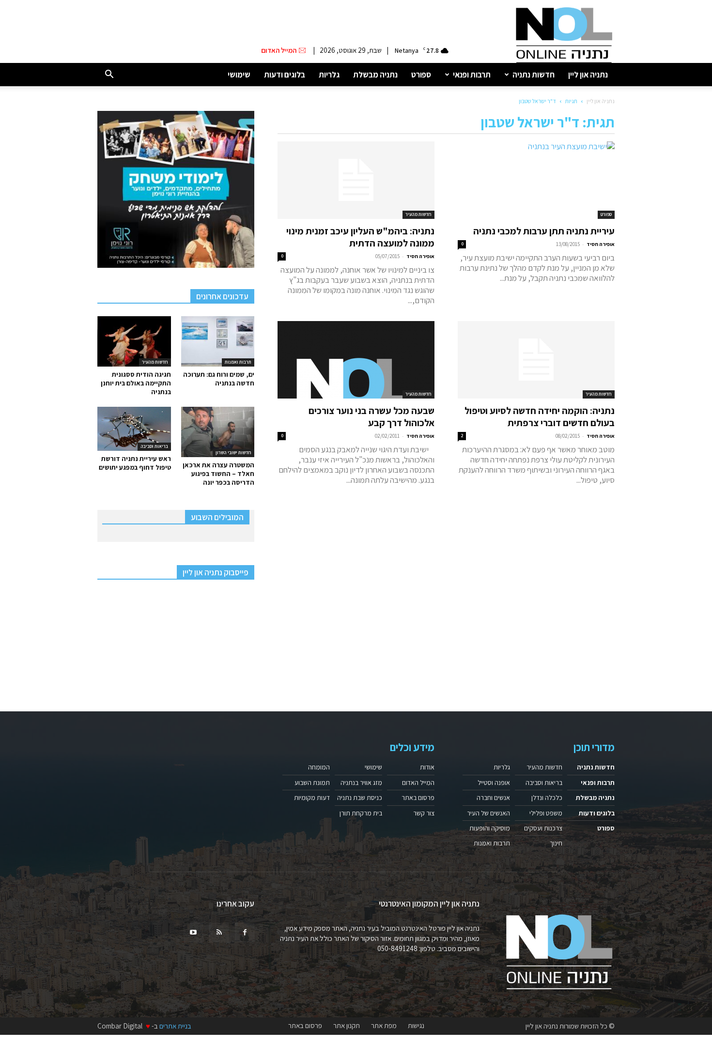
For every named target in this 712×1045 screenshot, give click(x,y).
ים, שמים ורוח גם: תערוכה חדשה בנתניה (218, 378)
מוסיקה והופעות (489, 828)
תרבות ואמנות (238, 362)
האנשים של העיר (488, 813)
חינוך (556, 843)
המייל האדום (418, 782)
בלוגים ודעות (284, 74)
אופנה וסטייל (494, 782)
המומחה (319, 767)
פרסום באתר (418, 797)
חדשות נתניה (533, 74)
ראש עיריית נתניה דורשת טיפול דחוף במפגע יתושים (135, 463)
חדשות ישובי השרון (233, 452)
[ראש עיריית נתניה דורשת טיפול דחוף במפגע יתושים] (134, 429)
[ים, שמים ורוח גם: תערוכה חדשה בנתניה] (218, 341)
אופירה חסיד (601, 244)
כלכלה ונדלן (546, 797)
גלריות (329, 74)
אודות (427, 767)
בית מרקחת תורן (361, 813)
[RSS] (219, 932)
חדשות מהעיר (418, 214)
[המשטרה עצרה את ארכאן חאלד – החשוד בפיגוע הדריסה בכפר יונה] (218, 432)
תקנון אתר (346, 1025)
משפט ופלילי (545, 813)
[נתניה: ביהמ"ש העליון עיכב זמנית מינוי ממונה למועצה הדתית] (356, 180)
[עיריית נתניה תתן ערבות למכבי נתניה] (536, 180)
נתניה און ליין (588, 74)
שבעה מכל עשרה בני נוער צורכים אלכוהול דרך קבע (371, 416)
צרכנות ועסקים (543, 828)
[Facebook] (244, 932)
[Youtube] (193, 932)
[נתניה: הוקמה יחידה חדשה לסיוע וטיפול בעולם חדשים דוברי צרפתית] (536, 360)
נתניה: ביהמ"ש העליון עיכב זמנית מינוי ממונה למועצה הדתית (360, 237)
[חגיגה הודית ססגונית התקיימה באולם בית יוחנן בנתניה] (134, 341)
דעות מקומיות (312, 797)
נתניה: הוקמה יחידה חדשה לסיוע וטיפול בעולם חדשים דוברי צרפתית (539, 416)
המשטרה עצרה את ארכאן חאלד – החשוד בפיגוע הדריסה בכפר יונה (218, 474)
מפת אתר (384, 1025)
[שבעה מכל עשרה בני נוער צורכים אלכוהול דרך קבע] (356, 360)
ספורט (421, 74)
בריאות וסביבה (154, 446)
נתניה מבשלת (375, 74)
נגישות (416, 1025)
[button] (109, 74)
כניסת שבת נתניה (359, 797)
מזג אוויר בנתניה (361, 782)
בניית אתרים (175, 1025)
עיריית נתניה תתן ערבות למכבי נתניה (544, 231)
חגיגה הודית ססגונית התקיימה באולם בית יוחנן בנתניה (136, 383)
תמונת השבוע (312, 782)
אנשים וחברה (493, 797)
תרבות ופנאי (472, 74)
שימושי (239, 74)
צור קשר (423, 813)
